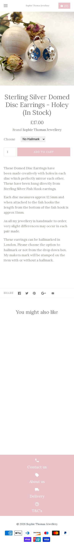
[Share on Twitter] (26, 293)
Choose (9, 139)
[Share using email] (52, 293)
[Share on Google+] (43, 293)
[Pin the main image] (34, 293)
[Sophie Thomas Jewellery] (37, 6)
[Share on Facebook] (19, 293)
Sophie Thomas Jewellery (42, 130)
